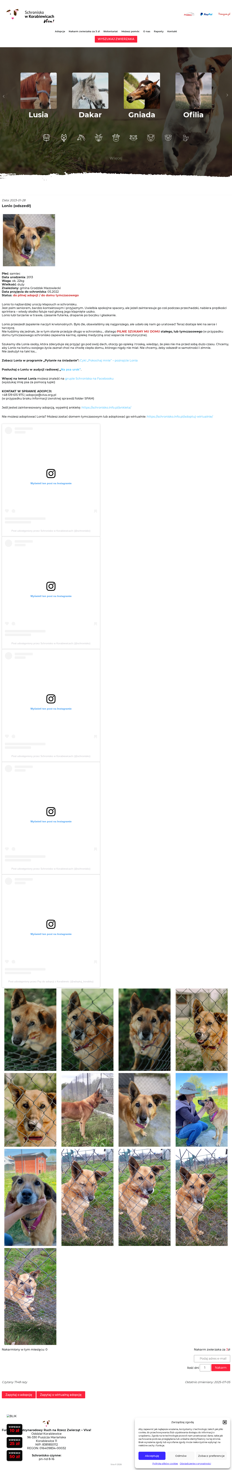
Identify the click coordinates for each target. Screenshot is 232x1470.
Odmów (181, 1456)
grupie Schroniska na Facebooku (89, 378)
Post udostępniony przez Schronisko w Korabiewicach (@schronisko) (50, 530)
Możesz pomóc (130, 31)
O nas (146, 31)
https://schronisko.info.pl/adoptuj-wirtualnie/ (180, 416)
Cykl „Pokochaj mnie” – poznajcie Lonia (109, 360)
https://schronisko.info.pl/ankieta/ (106, 407)
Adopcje (60, 31)
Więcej (116, 158)
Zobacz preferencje (211, 1456)
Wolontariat (110, 31)
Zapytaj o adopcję (18, 1395)
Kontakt (172, 31)
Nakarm (221, 1367)
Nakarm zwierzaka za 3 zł (84, 31)
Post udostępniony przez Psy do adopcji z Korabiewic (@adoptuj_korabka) (51, 981)
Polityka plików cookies (165, 1463)
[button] (225, 1422)
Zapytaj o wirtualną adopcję (61, 1395)
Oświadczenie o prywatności (195, 1463)
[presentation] (3, 96)
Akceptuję (152, 1456)
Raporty (159, 31)
